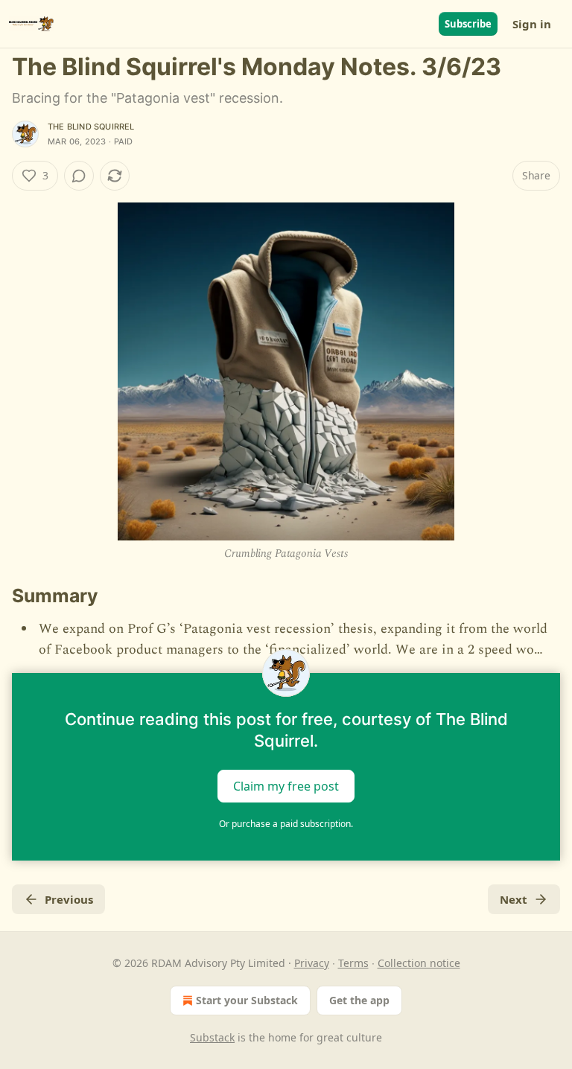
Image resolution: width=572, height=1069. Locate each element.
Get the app (359, 1000)
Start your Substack (247, 1000)
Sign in (531, 23)
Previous (69, 899)
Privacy (311, 963)
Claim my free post (286, 786)
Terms (353, 963)
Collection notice (419, 963)
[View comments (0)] (79, 176)
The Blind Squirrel (91, 126)
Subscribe (468, 24)
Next (513, 899)
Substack (212, 1037)
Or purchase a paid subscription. (286, 823)
